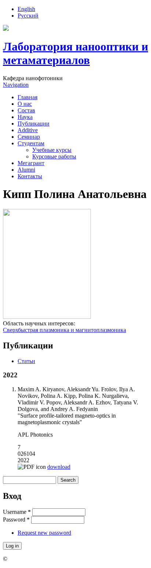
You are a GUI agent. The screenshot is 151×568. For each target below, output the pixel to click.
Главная (27, 97)
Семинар (29, 137)
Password (16, 519)
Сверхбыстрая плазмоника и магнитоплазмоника (64, 330)
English (26, 9)
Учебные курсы (51, 150)
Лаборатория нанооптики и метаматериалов (75, 53)
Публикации (33, 123)
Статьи (26, 361)
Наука (25, 117)
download (58, 467)
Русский (28, 15)
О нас (25, 104)
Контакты (30, 176)
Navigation (16, 85)
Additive (28, 130)
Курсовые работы (54, 156)
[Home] (6, 29)
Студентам (31, 143)
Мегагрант (31, 163)
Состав (26, 110)
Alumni (26, 170)
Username (17, 512)
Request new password (44, 533)
